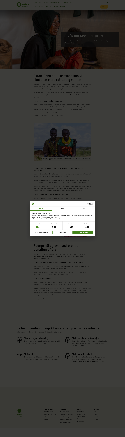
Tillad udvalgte (62, 232)
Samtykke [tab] (40, 208)
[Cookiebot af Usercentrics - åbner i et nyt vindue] (87, 204)
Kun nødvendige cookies (41, 232)
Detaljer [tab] (63, 208)
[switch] (54, 227)
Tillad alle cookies (83, 232)
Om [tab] (84, 208)
